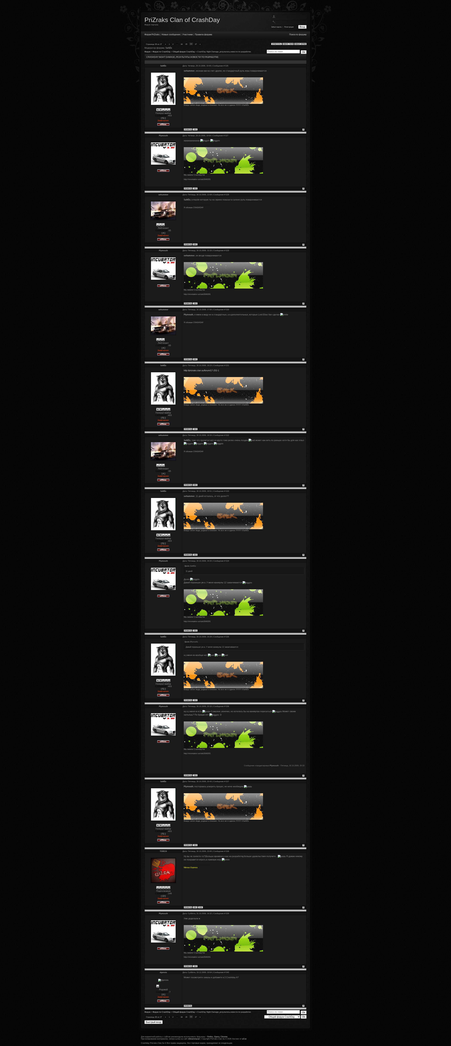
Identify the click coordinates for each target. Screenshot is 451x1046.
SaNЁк (168, 48)
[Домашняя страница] (195, 244)
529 (227, 250)
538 (227, 851)
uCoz (244, 1039)
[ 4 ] (163, 233)
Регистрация (289, 27)
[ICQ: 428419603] (195, 188)
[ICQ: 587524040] (195, 129)
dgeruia (163, 972)
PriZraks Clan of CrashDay (182, 19)
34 (182, 44)
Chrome (224, 1037)
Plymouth (163, 135)
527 (226, 135)
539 (227, 913)
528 (227, 195)
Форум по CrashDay (162, 52)
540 (227, 972)
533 (227, 491)
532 (227, 435)
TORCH (163, 851)
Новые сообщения (171, 34)
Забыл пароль (276, 27)
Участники (187, 34)
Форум (147, 52)
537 (227, 781)
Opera (217, 1037)
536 (227, 706)
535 (227, 637)
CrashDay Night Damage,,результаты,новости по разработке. (224, 52)
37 (196, 44)
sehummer (163, 195)
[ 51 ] (163, 118)
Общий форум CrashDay (184, 52)
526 (226, 66)
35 (186, 44)
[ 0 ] (163, 994)
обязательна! (194, 1039)
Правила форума (203, 34)
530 (227, 309)
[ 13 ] (163, 896)
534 (227, 561)
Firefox (210, 1037)
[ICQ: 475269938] (200, 907)
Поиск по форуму (298, 34)
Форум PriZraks (151, 34)
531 (227, 365)
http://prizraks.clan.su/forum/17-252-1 (201, 370)
